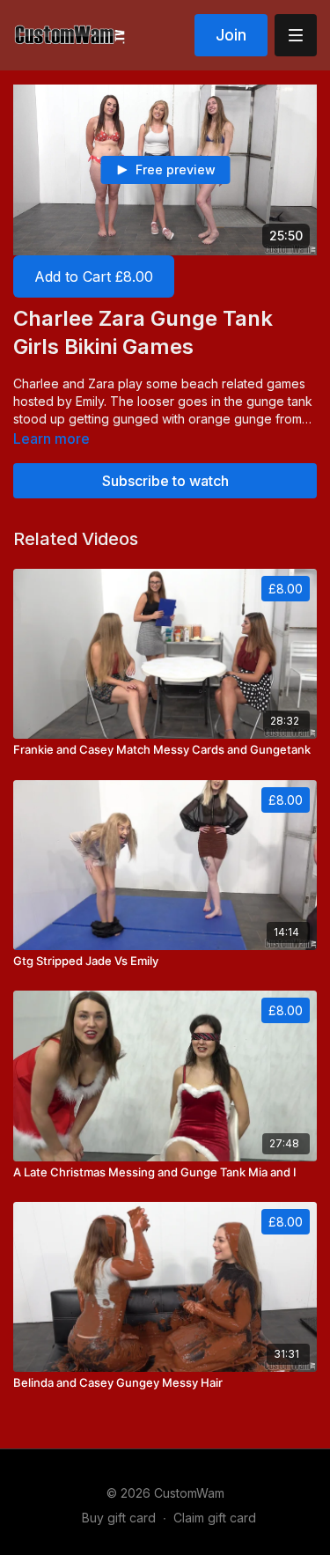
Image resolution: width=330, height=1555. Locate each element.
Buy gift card (119, 1517)
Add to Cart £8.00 (93, 276)
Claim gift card (214, 1517)
